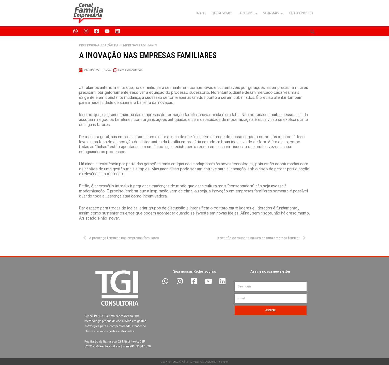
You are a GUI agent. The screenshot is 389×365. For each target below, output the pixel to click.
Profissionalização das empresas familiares (118, 45)
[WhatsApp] (75, 31)
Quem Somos (222, 13)
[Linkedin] (117, 31)
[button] (255, 13)
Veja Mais (271, 13)
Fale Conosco (301, 13)
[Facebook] (96, 31)
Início (201, 13)
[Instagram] (86, 31)
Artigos (246, 13)
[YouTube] (107, 31)
